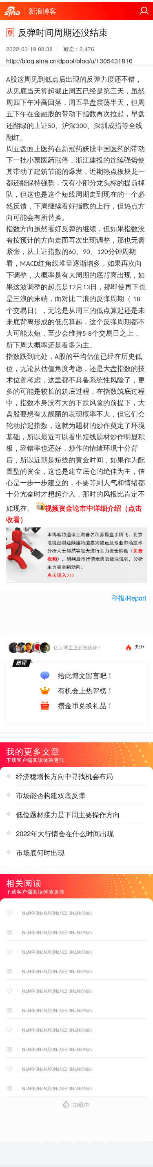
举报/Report (129, 598)
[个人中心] (144, 11)
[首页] (12, 12)
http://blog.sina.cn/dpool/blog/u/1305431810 (69, 60)
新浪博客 (42, 11)
